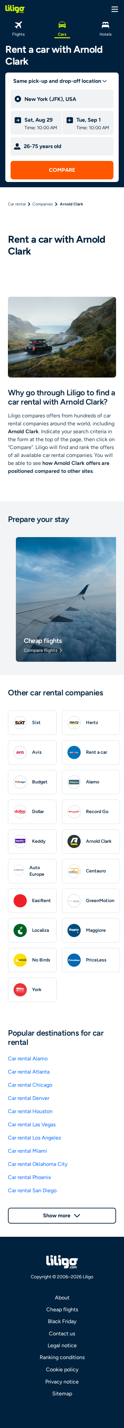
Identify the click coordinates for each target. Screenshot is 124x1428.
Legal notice (62, 1345)
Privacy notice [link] (62, 1382)
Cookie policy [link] (62, 1369)
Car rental (17, 204)
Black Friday (62, 1321)
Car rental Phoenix (29, 1177)
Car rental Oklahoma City (37, 1164)
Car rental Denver (28, 1098)
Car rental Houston (30, 1111)
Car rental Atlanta (29, 1072)
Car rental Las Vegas (32, 1124)
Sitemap (62, 1393)
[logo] (14, 9)
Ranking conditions (62, 1357)
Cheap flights (62, 1309)
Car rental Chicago (30, 1085)
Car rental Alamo (28, 1058)
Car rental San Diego (32, 1190)
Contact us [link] (62, 1333)
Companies (42, 204)
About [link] (62, 1297)
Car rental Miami (27, 1151)
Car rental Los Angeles (34, 1138)
